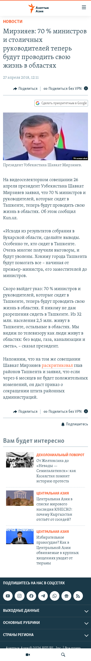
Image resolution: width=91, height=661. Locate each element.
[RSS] (78, 596)
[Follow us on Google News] (66, 596)
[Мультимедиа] (27, 654)
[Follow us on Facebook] (31, 596)
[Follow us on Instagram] (19, 596)
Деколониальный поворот (60, 455)
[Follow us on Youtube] (8, 596)
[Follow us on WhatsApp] (54, 596)
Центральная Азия (52, 493)
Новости (12, 22)
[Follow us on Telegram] (43, 596)
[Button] (25, 89)
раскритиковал (57, 366)
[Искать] (63, 654)
